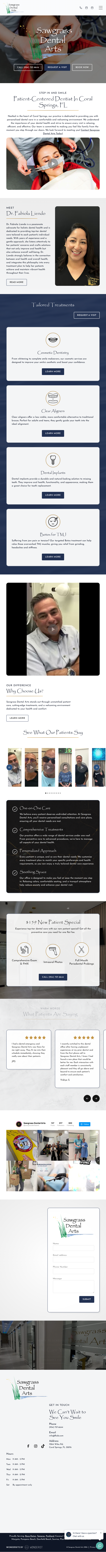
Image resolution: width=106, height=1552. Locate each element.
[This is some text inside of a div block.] (81, 8)
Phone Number (60, 1267)
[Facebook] (28, 1446)
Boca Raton (30, 1536)
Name (56, 1244)
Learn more (53, 372)
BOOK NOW (82, 67)
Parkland (50, 1536)
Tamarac (41, 1536)
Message (57, 1279)
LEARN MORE (17, 718)
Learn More (13, 1283)
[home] (13, 7)
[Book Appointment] (87, 8)
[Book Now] (92, 8)
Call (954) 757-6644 (28, 67)
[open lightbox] (53, 164)
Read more (17, 282)
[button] (101, 8)
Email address (60, 1255)
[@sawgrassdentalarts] (18, 1124)
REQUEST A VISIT (57, 67)
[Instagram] (35, 1446)
